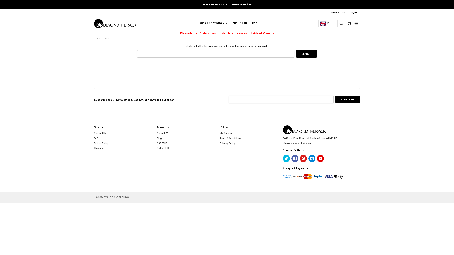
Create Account (338, 12)
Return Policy (101, 143)
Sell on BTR (163, 148)
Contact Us (100, 133)
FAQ (254, 23)
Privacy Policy (227, 143)
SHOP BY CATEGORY (212, 23)
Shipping (99, 148)
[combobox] (328, 23)
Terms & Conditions (230, 138)
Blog (159, 138)
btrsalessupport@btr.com (297, 143)
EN (328, 23)
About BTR (239, 23)
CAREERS (162, 143)
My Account (226, 133)
